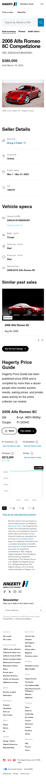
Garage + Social (9, 741)
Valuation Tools (26, 4)
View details (25, 431)
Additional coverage (10, 682)
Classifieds (7, 708)
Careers (28, 720)
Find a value (7, 12)
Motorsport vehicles (10, 666)
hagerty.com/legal (19, 546)
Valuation (28, 639)
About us (28, 710)
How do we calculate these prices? (19, 515)
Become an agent (9, 692)
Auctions (6, 705)
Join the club (29, 636)
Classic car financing (10, 679)
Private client (8, 672)
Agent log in (7, 695)
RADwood (28, 697)
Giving (27, 734)
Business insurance (10, 675)
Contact (28, 727)
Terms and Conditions (23, 619)
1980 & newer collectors (12, 649)
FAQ (26, 743)
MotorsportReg (8, 747)
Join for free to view (11, 446)
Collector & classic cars (12, 652)
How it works (7, 715)
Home (27, 707)
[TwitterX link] (9, 591)
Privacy (28, 747)
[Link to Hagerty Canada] (9, 760)
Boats (5, 669)
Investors (28, 730)
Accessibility (28, 769)
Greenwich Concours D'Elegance (32, 690)
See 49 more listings (14, 349)
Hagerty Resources (10, 744)
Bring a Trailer (14, 143)
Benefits (28, 646)
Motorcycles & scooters (12, 662)
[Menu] (42, 4)
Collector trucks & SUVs (12, 656)
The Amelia (29, 682)
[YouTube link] (19, 591)
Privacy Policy (8, 619)
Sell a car (6, 711)
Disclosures (7, 773)
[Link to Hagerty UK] (14, 760)
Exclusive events (31, 656)
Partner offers (30, 649)
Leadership (29, 714)
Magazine (28, 653)
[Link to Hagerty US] (4, 760)
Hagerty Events (30, 679)
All (4, 731)
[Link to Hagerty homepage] (16, 584)
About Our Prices (15, 526)
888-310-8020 (30, 669)
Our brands (29, 717)
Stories (5, 728)
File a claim (7, 639)
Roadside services (32, 666)
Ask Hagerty (29, 643)
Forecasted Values (25, 539)
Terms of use (24, 773)
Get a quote (7, 636)
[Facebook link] (4, 591)
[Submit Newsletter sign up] (40, 610)
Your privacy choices (15, 769)
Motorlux (28, 694)
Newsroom (29, 724)
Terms (27, 750)
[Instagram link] (14, 591)
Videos (5, 724)
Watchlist (22, 12)
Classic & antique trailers (12, 659)
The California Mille (32, 685)
